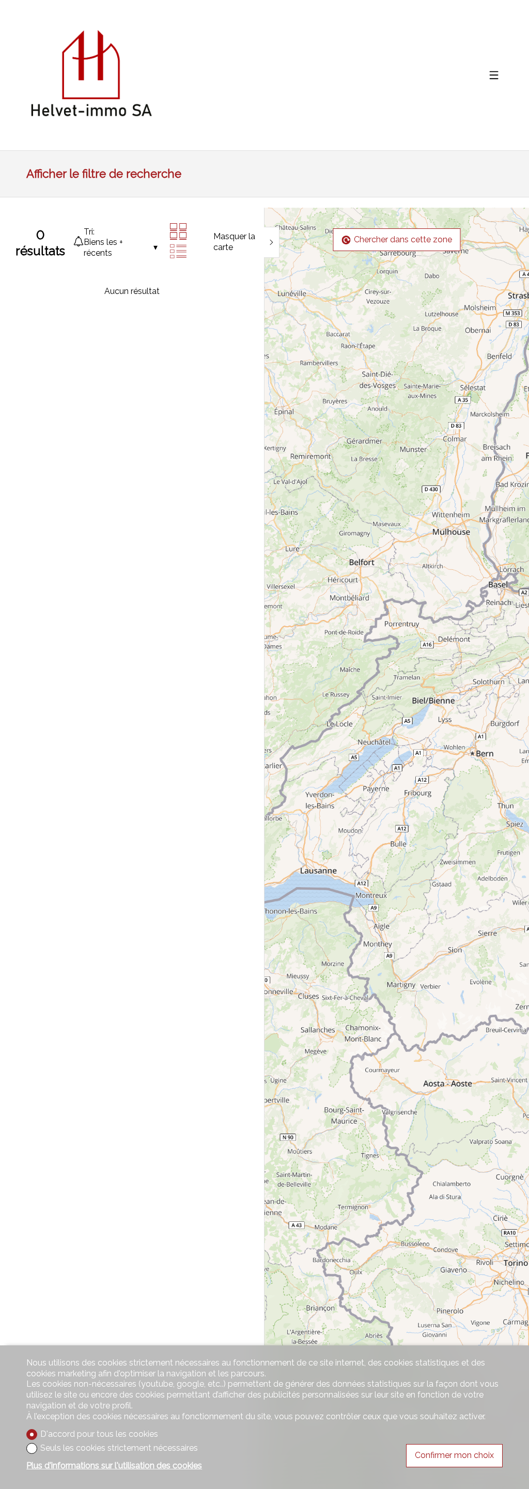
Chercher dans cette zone (403, 239)
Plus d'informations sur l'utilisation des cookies (114, 1465)
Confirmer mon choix (454, 1455)
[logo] (90, 75)
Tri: (89, 232)
